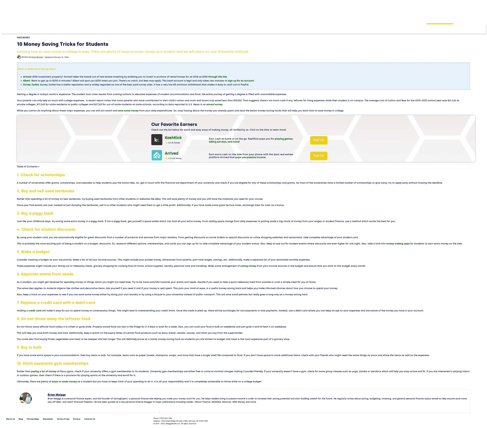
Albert (26, 80)
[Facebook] (49, 406)
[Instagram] (53, 406)
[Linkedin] (58, 406)
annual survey (214, 104)
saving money (248, 266)
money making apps (398, 243)
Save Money (23, 37)
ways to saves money (64, 381)
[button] (459, 28)
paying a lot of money (43, 371)
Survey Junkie (31, 84)
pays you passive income (250, 157)
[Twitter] (63, 406)
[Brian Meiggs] (19, 57)
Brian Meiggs (37, 57)
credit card (35, 310)
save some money (128, 110)
